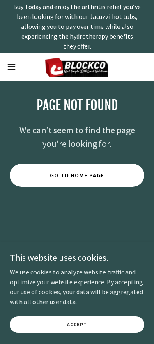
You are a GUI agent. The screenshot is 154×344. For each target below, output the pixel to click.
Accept (77, 324)
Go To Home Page (77, 175)
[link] (77, 66)
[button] (14, 66)
